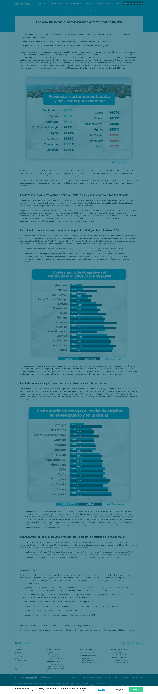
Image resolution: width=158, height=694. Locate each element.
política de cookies (79, 691)
